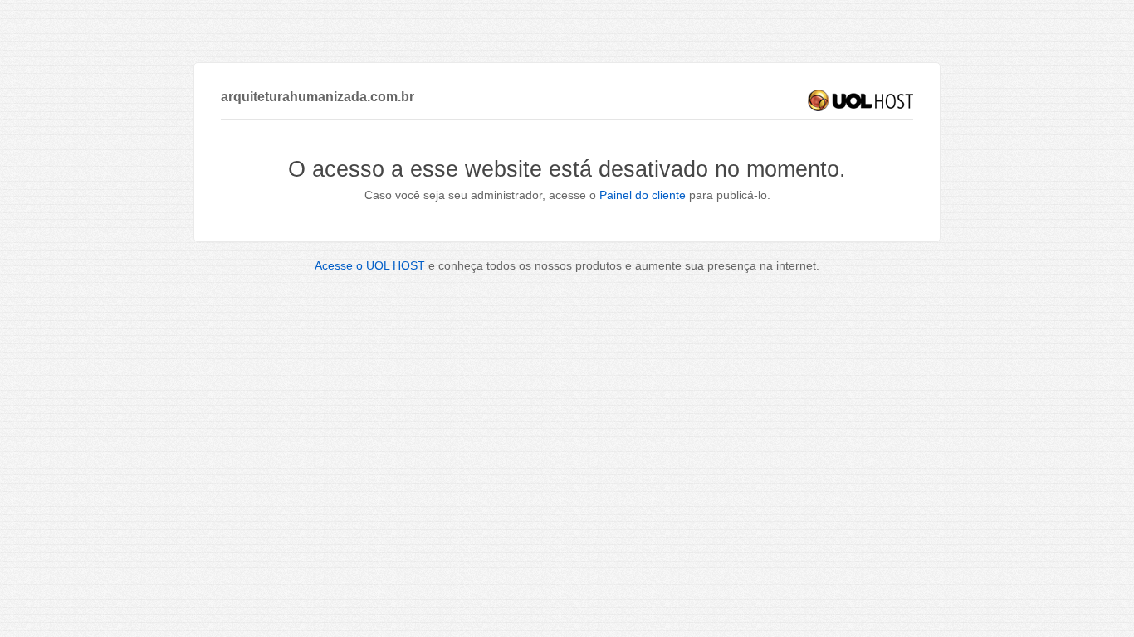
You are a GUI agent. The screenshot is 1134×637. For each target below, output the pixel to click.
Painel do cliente (642, 195)
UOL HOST (860, 100)
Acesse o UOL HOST (370, 265)
